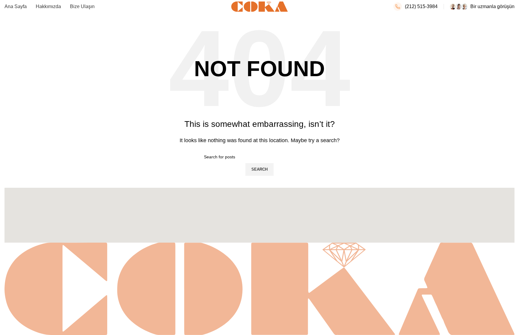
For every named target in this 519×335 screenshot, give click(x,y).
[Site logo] (259, 6)
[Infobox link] (415, 6)
